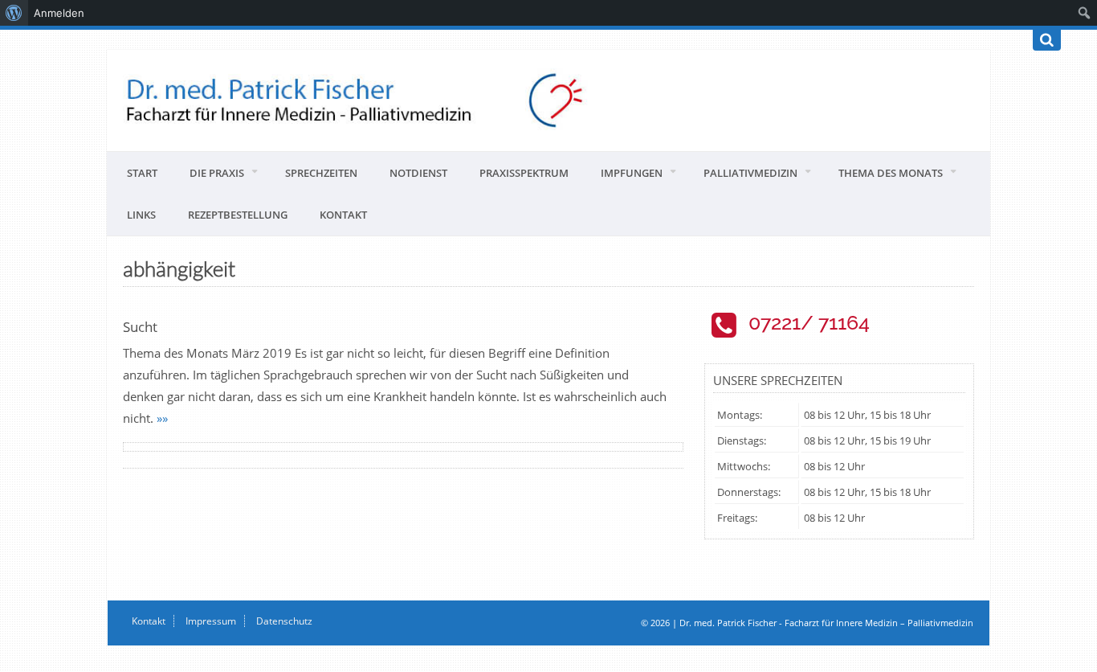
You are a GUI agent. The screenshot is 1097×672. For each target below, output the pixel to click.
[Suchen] (1047, 40)
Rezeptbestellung (238, 214)
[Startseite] (548, 100)
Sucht (140, 327)
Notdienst (418, 173)
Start (142, 173)
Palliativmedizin (750, 173)
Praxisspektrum (524, 173)
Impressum (211, 621)
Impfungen (632, 173)
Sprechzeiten (321, 173)
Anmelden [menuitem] (59, 12)
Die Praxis (217, 173)
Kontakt (343, 214)
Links (141, 214)
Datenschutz (284, 621)
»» (162, 418)
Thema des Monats (890, 173)
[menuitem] (14, 13)
